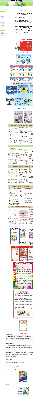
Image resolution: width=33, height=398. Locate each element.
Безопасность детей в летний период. (23, 10)
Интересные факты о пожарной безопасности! (23, 108)
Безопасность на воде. (23, 109)
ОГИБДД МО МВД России (7, 384)
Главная (9, 0)
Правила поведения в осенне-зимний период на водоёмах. (23, 318)
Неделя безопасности (7, 385)
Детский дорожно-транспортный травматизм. (23, 52)
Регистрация (10, 0)
